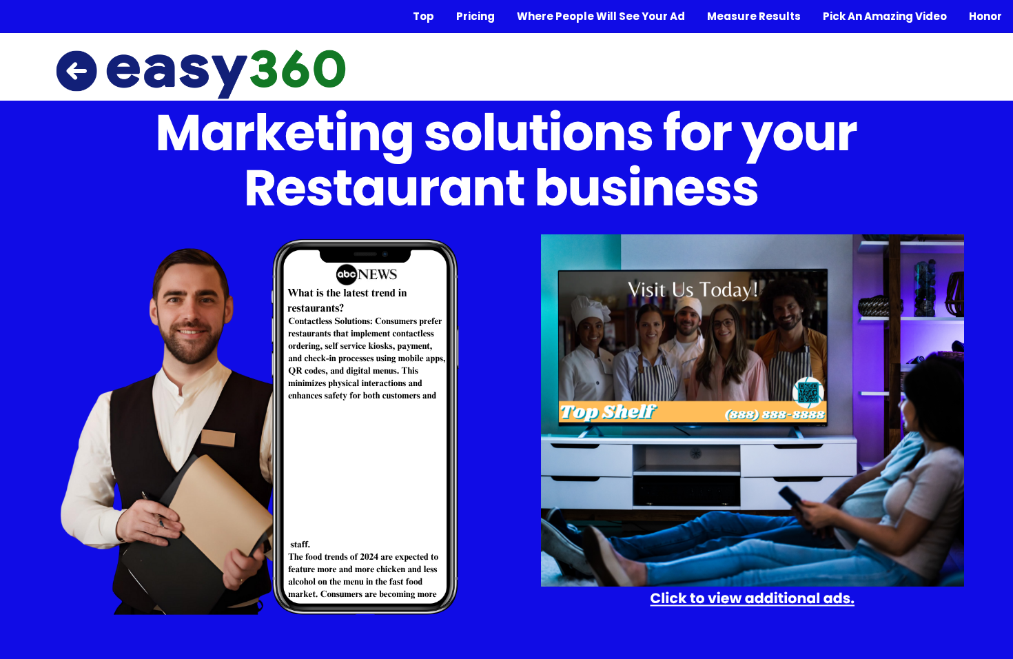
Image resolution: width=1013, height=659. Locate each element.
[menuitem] (423, 16)
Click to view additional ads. (753, 599)
